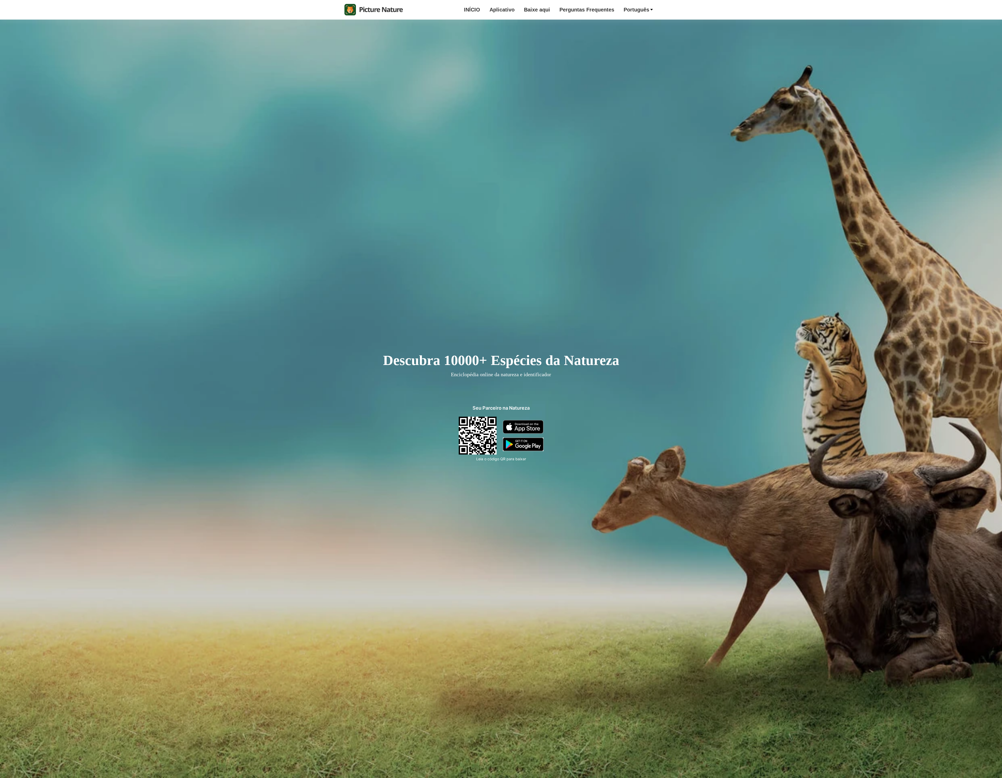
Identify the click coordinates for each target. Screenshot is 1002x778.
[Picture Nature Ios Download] (523, 435)
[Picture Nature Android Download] (523, 449)
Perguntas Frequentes (586, 10)
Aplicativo (502, 10)
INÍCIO (472, 10)
